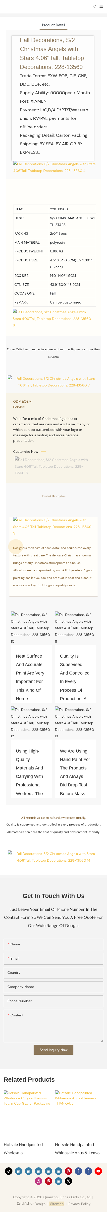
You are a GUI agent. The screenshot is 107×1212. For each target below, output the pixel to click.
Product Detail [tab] (53, 25)
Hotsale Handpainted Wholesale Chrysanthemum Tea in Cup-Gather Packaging (25, 1149)
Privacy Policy (79, 1204)
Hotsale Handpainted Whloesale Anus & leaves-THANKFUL (79, 1149)
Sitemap (56, 1204)
